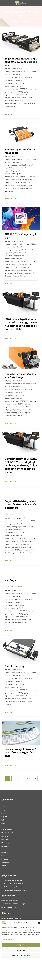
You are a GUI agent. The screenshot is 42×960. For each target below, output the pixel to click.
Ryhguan (4, 859)
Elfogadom (21, 945)
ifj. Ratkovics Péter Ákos (13, 586)
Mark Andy (5, 843)
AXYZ (3, 810)
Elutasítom (21, 950)
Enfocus (4, 820)
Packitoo (4, 852)
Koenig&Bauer (6, 836)
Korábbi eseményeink (9, 907)
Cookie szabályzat (7, 939)
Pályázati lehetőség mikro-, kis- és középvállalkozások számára (20, 504)
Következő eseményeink (9, 900)
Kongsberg (5, 839)
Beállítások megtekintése (21, 955)
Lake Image (5, 846)
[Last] (35, 778)
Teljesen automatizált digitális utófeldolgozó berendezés (21, 62)
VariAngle (11, 580)
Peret (3, 856)
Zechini (3, 866)
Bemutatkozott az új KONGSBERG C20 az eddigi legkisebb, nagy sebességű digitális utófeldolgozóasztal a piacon (21, 465)
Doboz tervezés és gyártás (13, 884)
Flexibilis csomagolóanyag (13, 887)
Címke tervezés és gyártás (13, 881)
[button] (39, 923)
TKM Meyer (5, 862)
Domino (4, 813)
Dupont (4, 817)
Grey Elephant (6, 830)
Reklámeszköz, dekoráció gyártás (15, 890)
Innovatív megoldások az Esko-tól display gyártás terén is (20, 752)
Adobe (3, 807)
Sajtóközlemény (14, 666)
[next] (28, 778)
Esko (3, 823)
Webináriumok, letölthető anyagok (13, 904)
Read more (10, 114)
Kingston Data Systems (9, 833)
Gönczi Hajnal (10, 514)
